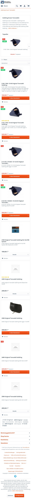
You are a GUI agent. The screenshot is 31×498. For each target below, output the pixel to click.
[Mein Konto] (24, 6)
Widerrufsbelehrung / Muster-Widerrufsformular (14, 458)
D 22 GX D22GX (10, 422)
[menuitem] (4, 6)
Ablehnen (10, 495)
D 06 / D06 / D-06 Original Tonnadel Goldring (15, 49)
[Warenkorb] (28, 6)
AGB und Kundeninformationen (18, 455)
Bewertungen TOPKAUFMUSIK (15, 471)
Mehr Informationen (17, 491)
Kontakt (11, 466)
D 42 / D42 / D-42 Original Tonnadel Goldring (13, 123)
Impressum (6, 455)
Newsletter (17, 466)
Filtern (5, 59)
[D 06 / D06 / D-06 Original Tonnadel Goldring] (15, 42)
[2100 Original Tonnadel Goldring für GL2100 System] (15, 230)
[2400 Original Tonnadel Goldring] (15, 347)
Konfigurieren (19, 495)
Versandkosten (26, 447)
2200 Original (18, 420)
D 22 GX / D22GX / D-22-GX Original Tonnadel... (13, 201)
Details (14, 254)
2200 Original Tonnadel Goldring (12, 279)
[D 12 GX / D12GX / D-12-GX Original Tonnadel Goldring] (15, 151)
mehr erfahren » (12, 28)
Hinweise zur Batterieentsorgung (12, 463)
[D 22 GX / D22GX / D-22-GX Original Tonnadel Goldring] (15, 191)
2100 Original (7, 420)
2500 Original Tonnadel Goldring (12, 396)
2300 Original (18, 424)
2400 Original (18, 422)
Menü (6, 6)
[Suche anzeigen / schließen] (16, 6)
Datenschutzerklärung (9, 460)
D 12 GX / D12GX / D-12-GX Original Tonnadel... (13, 162)
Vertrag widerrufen (20, 452)
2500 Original (9, 424)
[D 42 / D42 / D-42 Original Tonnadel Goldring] (15, 112)
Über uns (23, 463)
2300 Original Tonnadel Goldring (12, 318)
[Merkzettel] (20, 6)
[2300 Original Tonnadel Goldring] (15, 308)
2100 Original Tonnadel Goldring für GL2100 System (15, 240)
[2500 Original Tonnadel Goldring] (15, 386)
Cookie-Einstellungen (10, 452)
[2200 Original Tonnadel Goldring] (15, 269)
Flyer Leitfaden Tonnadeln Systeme (15, 468)
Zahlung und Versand (21, 460)
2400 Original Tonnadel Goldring (12, 357)
